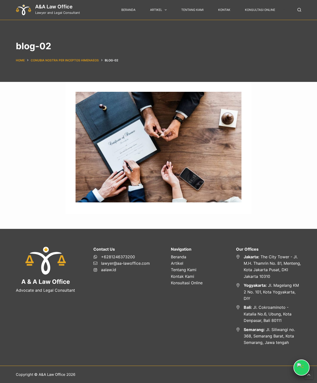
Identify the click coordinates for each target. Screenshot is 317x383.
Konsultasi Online (260, 10)
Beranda (128, 10)
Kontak (224, 10)
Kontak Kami (182, 276)
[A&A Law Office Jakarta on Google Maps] (268, 267)
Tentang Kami (192, 10)
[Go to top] (308, 374)
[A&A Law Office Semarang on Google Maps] (268, 336)
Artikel (156, 10)
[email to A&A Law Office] (121, 263)
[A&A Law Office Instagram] (121, 269)
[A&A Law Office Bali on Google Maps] (268, 314)
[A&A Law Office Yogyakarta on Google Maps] (268, 292)
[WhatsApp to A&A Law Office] (121, 257)
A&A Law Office (54, 7)
